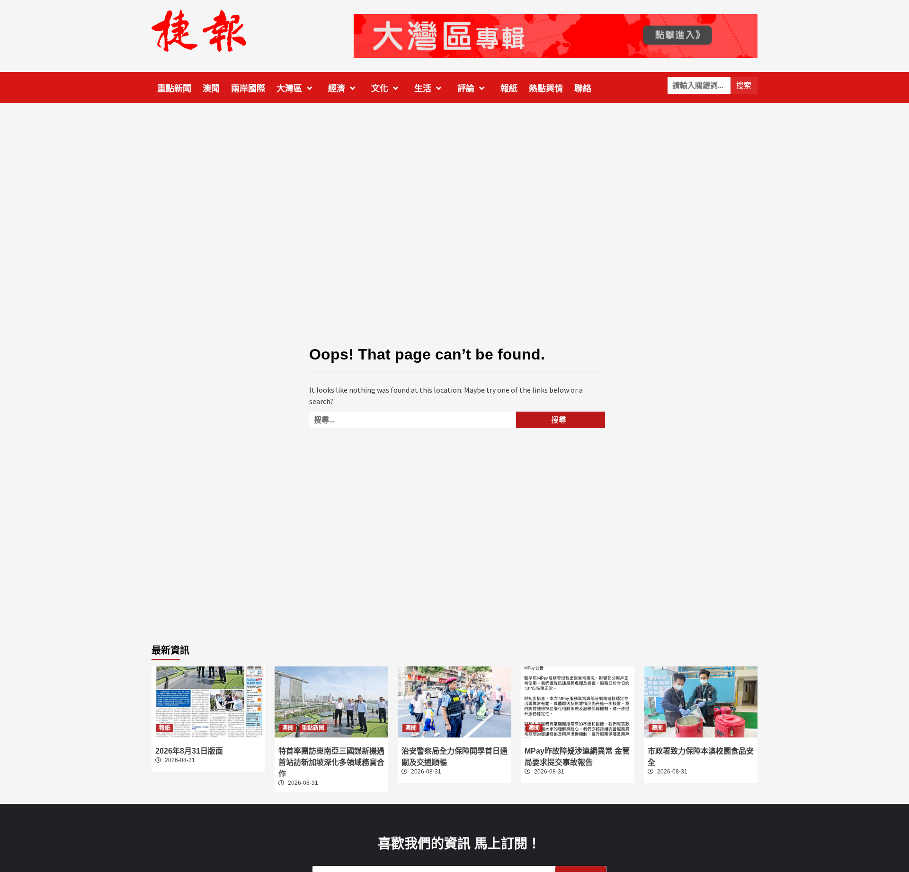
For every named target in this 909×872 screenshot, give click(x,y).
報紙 (508, 88)
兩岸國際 (248, 88)
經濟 (336, 88)
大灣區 (289, 88)
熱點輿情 (546, 88)
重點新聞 (174, 88)
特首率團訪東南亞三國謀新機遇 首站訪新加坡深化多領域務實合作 (331, 762)
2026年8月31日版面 (189, 751)
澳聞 (211, 88)
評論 (465, 88)
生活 (422, 88)
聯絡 (582, 88)
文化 (379, 88)
